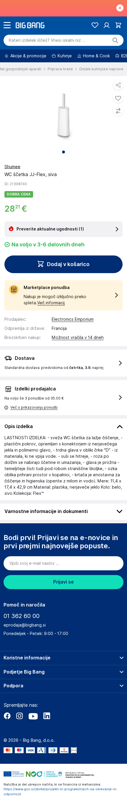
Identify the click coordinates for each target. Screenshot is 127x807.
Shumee (12, 166)
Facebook (7, 715)
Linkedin (46, 715)
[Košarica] (118, 25)
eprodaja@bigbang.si (25, 625)
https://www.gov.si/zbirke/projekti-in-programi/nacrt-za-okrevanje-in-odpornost (61, 791)
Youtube (33, 715)
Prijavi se (63, 582)
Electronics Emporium (73, 319)
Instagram (19, 715)
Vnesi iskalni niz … (47, 40)
